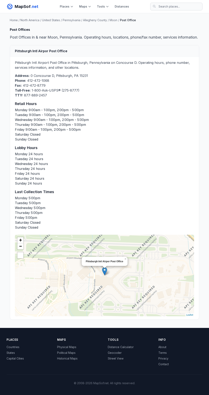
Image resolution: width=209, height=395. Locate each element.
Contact (163, 364)
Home (14, 20)
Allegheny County (95, 20)
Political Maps (66, 352)
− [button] (20, 246)
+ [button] (20, 240)
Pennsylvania (71, 20)
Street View (115, 358)
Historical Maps (67, 358)
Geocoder (115, 352)
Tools (101, 6)
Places (64, 6)
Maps (83, 6)
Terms (162, 352)
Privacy (163, 358)
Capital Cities (15, 358)
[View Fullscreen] (20, 255)
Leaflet (189, 314)
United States (51, 20)
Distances (122, 6)
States (11, 352)
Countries (13, 347)
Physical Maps (66, 347)
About (162, 347)
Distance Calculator (121, 347)
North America (29, 20)
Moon (113, 20)
